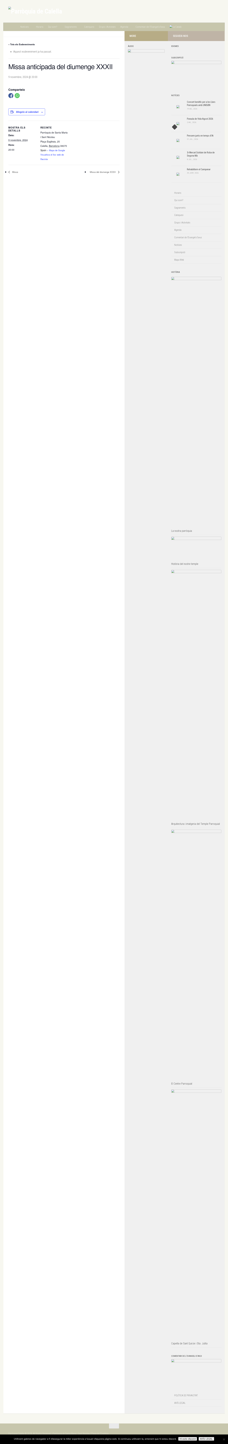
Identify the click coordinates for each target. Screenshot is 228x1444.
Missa (15, 172)
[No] (223, 1439)
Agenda (124, 26)
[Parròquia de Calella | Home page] (35, 11)
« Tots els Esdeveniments (21, 44)
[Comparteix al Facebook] (10, 95)
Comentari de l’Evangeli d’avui (150, 26)
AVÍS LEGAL (179, 1403)
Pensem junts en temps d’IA (200, 135)
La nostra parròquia (181, 530)
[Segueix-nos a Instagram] (207, 36)
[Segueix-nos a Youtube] (218, 36)
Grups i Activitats (107, 26)
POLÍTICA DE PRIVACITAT (186, 1395)
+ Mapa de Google (56, 150)
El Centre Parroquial (181, 1083)
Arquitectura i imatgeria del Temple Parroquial (195, 823)
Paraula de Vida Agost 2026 (200, 118)
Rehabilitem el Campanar (198, 169)
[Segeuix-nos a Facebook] (212, 36)
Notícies (24, 26)
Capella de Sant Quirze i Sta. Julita (189, 1343)
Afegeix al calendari (27, 111)
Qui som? (52, 26)
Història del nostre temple (184, 563)
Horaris (39, 26)
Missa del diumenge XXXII (103, 172)
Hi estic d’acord (188, 1438)
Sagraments (71, 26)
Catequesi (89, 26)
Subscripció (179, 252)
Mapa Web (179, 259)
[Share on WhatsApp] (17, 95)
